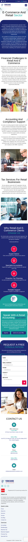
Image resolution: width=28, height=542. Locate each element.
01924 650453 (14, 459)
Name (4, 357)
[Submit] (24, 382)
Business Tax (4, 529)
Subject (5, 372)
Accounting (3, 525)
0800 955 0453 (14, 453)
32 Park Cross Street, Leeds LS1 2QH (14, 432)
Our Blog (3, 517)
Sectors (2, 515)
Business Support (5, 531)
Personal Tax (4, 534)
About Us (3, 511)
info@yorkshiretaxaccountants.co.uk (14, 471)
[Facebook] (1, 1)
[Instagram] (5, 1)
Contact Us (3, 519)
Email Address (7, 362)
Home (2, 508)
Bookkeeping (4, 527)
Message (5, 377)
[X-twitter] (3, 1)
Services (3, 513)
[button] (26, 5)
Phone (4, 367)
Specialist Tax (4, 536)
